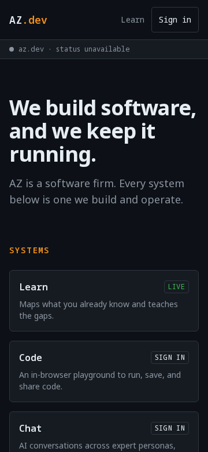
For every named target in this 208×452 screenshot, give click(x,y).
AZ (28, 20)
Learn (132, 19)
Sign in (175, 19)
